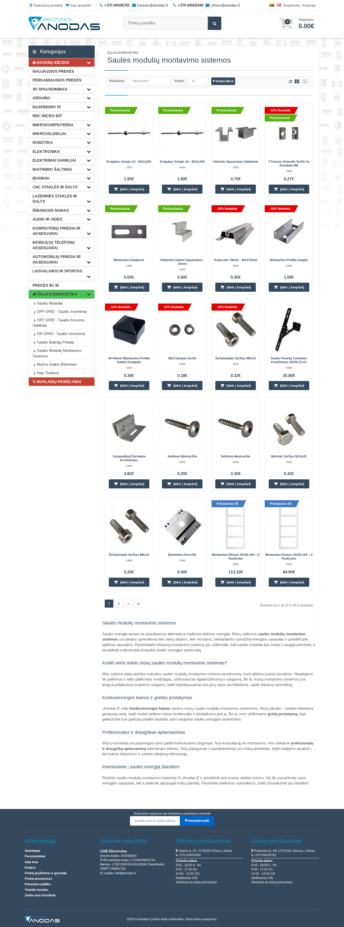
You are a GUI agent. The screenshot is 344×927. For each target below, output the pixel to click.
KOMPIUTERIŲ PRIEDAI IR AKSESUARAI (56, 231)
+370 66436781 (265, 855)
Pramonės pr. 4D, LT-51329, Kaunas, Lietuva (284, 851)
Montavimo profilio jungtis (289, 260)
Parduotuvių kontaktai (48, 5)
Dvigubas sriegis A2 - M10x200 (182, 161)
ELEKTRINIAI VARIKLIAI (54, 160)
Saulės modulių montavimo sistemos (56, 353)
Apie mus (31, 862)
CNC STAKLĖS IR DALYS (55, 187)
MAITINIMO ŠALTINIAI (52, 169)
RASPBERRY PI (46, 107)
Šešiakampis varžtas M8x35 (235, 358)
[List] (304, 81)
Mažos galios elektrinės (57, 364)
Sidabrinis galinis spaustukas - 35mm (182, 262)
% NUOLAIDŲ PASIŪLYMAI (56, 382)
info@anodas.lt (125, 873)
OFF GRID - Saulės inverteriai (62, 311)
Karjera (30, 867)
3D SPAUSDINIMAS (49, 89)
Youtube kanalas (36, 890)
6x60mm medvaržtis (182, 456)
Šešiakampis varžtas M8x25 (129, 555)
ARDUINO (41, 98)
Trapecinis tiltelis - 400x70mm (235, 260)
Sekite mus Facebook (40, 895)
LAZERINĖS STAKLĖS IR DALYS (54, 198)
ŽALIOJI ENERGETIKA (57, 294)
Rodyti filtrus (224, 81)
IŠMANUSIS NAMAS (50, 210)
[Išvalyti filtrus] (291, 81)
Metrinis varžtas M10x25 (288, 456)
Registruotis (292, 5)
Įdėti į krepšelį (132, 189)
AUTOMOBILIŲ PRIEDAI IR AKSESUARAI (56, 259)
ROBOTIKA (42, 142)
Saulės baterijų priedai (55, 342)
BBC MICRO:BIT (47, 116)
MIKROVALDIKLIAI (49, 134)
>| (138, 604)
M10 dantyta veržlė (182, 358)
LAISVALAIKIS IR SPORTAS (57, 271)
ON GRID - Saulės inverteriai (61, 333)
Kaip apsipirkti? (80, 5)
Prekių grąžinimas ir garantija (46, 873)
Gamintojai (32, 851)
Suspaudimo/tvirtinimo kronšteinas (129, 458)
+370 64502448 (189, 855)
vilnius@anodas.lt (225, 5)
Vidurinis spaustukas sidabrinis (235, 161)
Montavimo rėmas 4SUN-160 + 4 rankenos (289, 556)
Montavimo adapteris (129, 260)
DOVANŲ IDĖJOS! (52, 62)
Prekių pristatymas (38, 878)
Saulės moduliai (50, 303)
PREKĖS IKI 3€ (45, 285)
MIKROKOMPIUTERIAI (52, 125)
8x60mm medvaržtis (235, 456)
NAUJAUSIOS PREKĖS (53, 71)
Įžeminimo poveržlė (182, 555)
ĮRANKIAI (40, 178)
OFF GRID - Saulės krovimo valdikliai (58, 322)
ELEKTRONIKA (46, 151)
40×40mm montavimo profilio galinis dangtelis (129, 360)
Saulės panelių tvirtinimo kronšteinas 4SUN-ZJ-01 (289, 360)
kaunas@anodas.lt (152, 5)
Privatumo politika (38, 884)
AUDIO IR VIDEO (47, 219)
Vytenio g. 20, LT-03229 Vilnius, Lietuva (205, 851)
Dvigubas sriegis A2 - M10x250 (129, 161)
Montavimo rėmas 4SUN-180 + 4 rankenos (235, 556)
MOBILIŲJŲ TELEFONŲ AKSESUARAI (53, 245)
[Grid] (296, 81)
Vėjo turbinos (48, 373)
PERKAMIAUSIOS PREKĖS (56, 80)
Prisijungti (309, 5)
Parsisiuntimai (35, 856)
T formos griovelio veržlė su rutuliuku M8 (288, 163)
